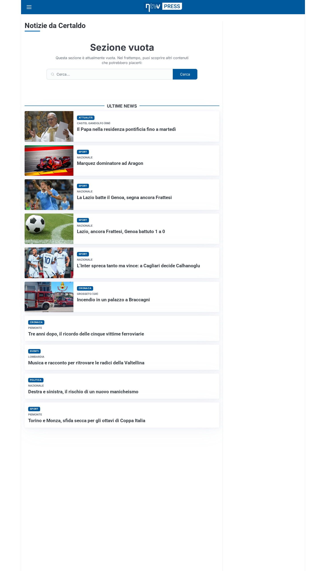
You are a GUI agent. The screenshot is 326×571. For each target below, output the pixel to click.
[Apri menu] (29, 7)
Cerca (185, 74)
